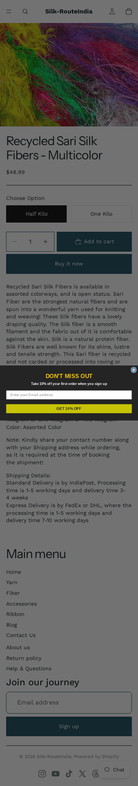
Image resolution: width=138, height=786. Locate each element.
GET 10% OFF (68, 408)
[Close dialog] (133, 370)
